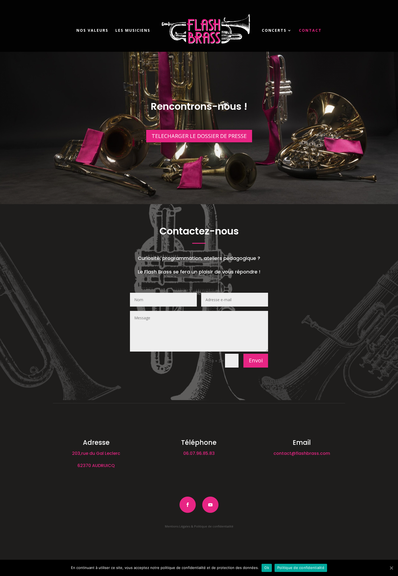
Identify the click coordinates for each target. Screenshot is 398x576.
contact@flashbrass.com (301, 453)
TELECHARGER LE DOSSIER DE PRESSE (199, 136)
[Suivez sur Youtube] (210, 505)
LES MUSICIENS (132, 30)
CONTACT (310, 30)
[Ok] (391, 568)
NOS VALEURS (92, 30)
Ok (266, 567)
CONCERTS (274, 30)
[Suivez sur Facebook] (188, 505)
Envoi (256, 360)
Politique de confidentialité (300, 567)
